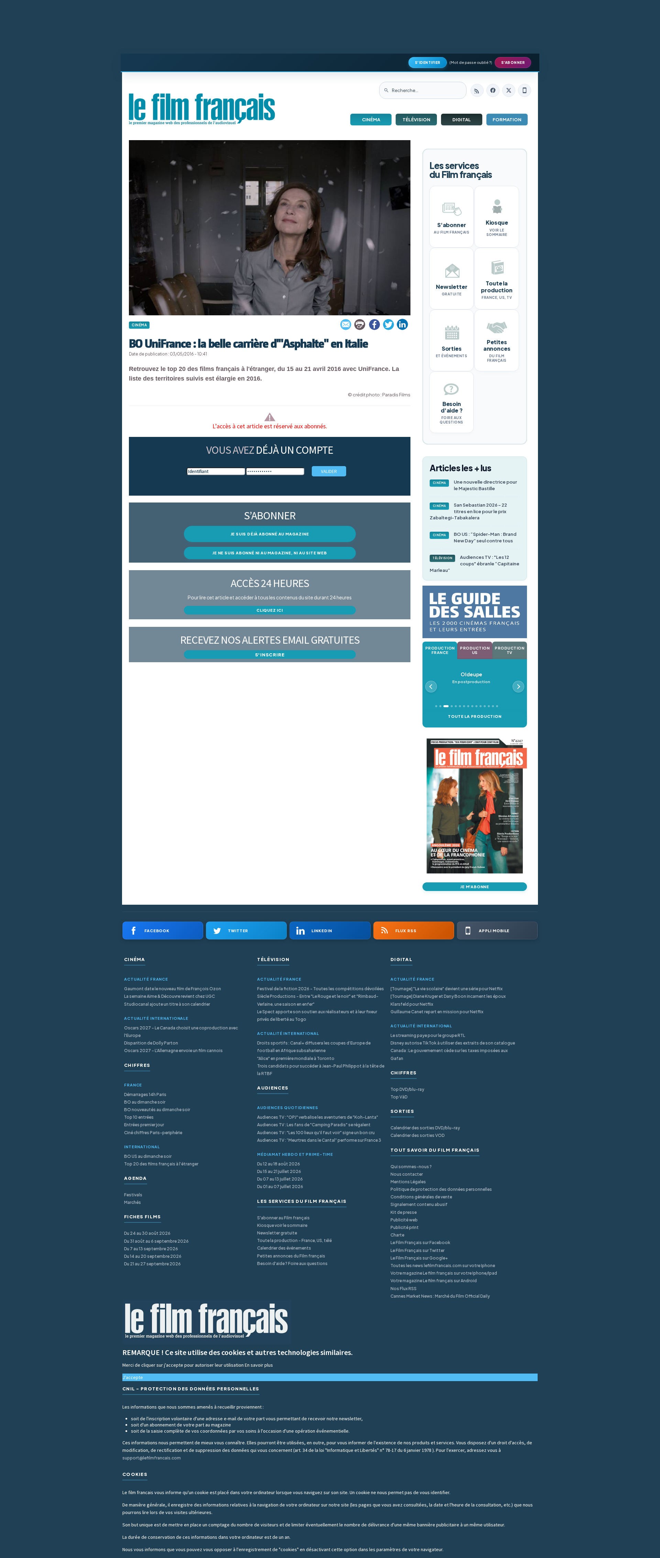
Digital (461, 119)
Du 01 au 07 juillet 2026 (280, 1186)
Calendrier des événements (284, 1248)
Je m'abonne (474, 886)
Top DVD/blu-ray (407, 1089)
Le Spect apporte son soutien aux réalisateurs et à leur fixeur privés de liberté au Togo (317, 1015)
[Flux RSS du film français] (477, 90)
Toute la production (474, 716)
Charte (397, 1235)
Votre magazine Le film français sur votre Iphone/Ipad (443, 1273)
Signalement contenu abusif (419, 1204)
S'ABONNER (513, 62)
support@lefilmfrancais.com (151, 1457)
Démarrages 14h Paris (145, 1094)
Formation (507, 119)
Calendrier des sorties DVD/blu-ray (425, 1127)
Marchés (132, 1202)
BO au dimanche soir (144, 1102)
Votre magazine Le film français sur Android (433, 1280)
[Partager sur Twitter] (388, 324)
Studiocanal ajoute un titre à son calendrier (167, 1004)
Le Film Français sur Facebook (420, 1242)
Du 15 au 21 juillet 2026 (279, 1171)
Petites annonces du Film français (291, 1255)
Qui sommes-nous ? (411, 1166)
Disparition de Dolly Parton (151, 1043)
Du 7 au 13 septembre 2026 (151, 1248)
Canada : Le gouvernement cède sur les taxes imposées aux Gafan (449, 1054)
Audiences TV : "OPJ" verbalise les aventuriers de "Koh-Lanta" (317, 1117)
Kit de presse (403, 1212)
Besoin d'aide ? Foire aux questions (292, 1263)
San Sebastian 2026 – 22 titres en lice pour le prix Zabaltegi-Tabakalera (468, 511)
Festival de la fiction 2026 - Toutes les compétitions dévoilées (320, 988)
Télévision (416, 119)
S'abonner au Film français (283, 1217)
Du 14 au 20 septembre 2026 (153, 1256)
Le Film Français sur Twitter (417, 1250)
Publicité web (404, 1219)
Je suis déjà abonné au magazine (270, 534)
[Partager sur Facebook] (374, 324)
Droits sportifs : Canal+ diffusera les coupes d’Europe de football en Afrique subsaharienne (314, 1046)
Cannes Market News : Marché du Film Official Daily (440, 1296)
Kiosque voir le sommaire (282, 1225)
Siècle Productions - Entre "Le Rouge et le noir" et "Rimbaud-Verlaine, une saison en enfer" (317, 1000)
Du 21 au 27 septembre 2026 (152, 1263)
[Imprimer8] (360, 324)
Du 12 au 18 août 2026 (278, 1163)
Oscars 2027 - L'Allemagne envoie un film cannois (173, 1050)
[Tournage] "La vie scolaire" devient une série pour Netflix (446, 988)
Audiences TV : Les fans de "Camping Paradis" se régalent (314, 1124)
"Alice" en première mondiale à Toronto (295, 1058)
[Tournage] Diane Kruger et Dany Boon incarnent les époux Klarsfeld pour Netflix (448, 1000)
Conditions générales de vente (421, 1196)
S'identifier (427, 62)
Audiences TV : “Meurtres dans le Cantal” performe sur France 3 (319, 1140)
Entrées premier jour (144, 1124)
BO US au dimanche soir (148, 1156)
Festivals (133, 1194)
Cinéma (371, 119)
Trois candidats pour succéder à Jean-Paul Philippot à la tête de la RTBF (320, 1069)
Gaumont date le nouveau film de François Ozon (172, 988)
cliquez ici (269, 610)
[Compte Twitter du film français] (508, 90)
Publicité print (404, 1227)
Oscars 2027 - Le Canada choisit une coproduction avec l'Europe (181, 1031)
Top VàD (398, 1096)
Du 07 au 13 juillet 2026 (280, 1179)
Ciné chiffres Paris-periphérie (153, 1132)
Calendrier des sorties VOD (417, 1135)
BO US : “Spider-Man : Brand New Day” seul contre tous (475, 537)
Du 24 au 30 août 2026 (147, 1233)
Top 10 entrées (139, 1117)
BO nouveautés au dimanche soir (157, 1109)
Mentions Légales (408, 1181)
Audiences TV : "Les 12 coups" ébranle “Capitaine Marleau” (474, 563)
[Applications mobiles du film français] (524, 90)
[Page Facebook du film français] (492, 90)
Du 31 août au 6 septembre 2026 (156, 1241)
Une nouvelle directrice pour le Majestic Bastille (475, 485)
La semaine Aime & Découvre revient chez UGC (169, 996)
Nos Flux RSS (403, 1288)
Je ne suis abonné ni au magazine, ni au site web (269, 553)
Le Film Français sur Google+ (419, 1258)
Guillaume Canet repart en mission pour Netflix (436, 1011)
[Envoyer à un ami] (346, 324)
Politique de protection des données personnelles (441, 1189)
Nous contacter (406, 1174)
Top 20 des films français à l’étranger (161, 1163)
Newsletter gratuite (277, 1232)
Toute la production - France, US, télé (294, 1240)
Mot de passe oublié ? (471, 62)
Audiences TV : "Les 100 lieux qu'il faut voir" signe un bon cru (316, 1132)
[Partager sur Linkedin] (402, 324)
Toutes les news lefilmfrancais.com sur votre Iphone (442, 1265)
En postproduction (471, 677)
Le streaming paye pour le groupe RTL (427, 1035)
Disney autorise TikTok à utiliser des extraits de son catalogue (452, 1043)
